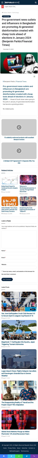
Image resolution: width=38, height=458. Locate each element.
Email (3, 257)
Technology (15, 12)
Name (3, 250)
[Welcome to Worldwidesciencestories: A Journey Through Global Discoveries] (28, 180)
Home (5, 12)
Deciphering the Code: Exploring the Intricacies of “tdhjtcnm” (27, 209)
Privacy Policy (12, 448)
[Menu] (2, 3)
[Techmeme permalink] (3, 81)
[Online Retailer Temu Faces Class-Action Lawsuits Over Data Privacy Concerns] (9, 201)
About (18, 448)
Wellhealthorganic (14, 451)
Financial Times (21, 81)
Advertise (24, 448)
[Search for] (36, 3)
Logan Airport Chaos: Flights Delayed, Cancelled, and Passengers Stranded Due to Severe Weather (18, 373)
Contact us (32, 448)
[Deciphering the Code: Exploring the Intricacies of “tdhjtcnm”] (28, 201)
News (9, 12)
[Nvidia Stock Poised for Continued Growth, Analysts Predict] (9, 180)
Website (3, 264)
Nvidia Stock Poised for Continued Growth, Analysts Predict (9, 188)
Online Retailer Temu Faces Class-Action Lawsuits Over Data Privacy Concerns (9, 209)
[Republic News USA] (12, 2)
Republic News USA (30, 445)
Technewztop (25, 451)
